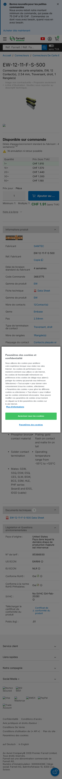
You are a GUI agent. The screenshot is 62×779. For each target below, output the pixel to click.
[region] (31, 389)
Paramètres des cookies (31, 425)
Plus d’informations (15, 407)
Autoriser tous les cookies (31, 416)
